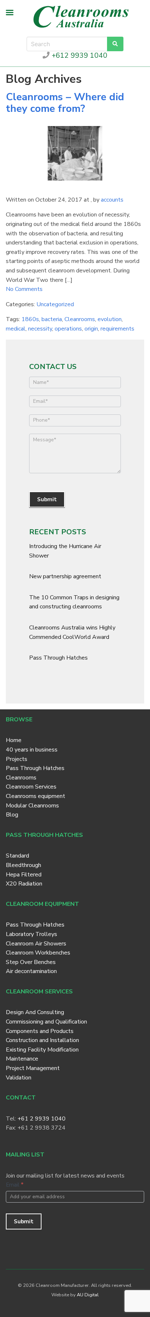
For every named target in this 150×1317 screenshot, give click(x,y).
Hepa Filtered (24, 875)
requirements (117, 329)
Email (15, 1184)
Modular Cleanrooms (32, 806)
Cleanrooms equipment (35, 796)
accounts (112, 200)
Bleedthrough (23, 865)
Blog (12, 815)
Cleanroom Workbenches (38, 953)
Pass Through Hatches (58, 658)
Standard (17, 856)
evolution (110, 319)
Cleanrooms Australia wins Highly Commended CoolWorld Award (72, 632)
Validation (18, 1078)
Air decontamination (31, 971)
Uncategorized (55, 304)
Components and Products (40, 1031)
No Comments (24, 289)
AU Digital (88, 1295)
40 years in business (32, 750)
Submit (47, 499)
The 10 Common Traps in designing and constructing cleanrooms (74, 602)
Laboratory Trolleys (31, 934)
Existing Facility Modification (42, 1050)
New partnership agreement (65, 576)
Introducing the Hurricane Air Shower (65, 551)
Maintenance (22, 1059)
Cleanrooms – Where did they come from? (65, 103)
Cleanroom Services (31, 787)
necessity (40, 329)
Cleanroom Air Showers (36, 944)
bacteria (52, 319)
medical (15, 329)
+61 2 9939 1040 (41, 1119)
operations (68, 329)
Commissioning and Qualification (46, 1022)
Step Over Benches (31, 962)
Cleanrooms (79, 319)
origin (91, 329)
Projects (16, 759)
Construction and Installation (42, 1040)
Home (13, 740)
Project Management (33, 1068)
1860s (30, 319)
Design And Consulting (35, 1012)
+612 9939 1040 (78, 55)
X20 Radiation (24, 884)
